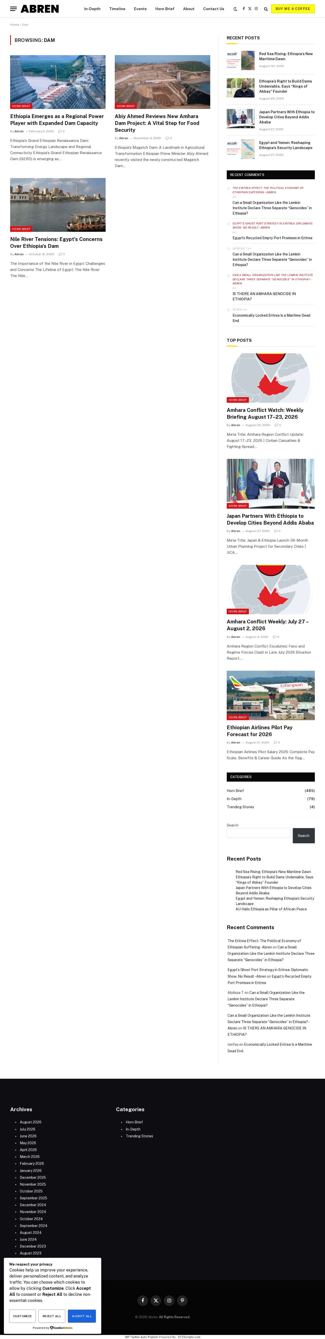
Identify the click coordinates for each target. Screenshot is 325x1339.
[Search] (266, 8)
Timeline (117, 9)
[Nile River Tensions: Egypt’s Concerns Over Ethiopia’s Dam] (58, 205)
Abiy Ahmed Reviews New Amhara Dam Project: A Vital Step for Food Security (157, 123)
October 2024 (31, 1219)
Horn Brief (164, 9)
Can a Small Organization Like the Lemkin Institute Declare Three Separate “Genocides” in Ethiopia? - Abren (273, 279)
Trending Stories (240, 807)
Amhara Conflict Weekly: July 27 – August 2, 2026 (267, 625)
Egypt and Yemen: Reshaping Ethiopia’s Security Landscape (285, 145)
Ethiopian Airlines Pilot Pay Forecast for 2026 (259, 730)
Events (140, 9)
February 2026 (32, 1163)
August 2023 (30, 1253)
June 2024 (28, 1239)
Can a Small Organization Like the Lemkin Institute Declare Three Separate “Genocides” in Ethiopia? (272, 208)
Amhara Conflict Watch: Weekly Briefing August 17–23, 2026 (265, 413)
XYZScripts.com (189, 1336)
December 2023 (33, 1246)
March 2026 (30, 1157)
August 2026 (30, 1122)
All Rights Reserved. (174, 1317)
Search (232, 825)
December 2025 (33, 1177)
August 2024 (31, 1233)
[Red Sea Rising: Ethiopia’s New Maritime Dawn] (241, 60)
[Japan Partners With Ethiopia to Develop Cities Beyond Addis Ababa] (241, 118)
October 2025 (31, 1191)
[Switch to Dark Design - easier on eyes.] (235, 9)
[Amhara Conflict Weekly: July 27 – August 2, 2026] (271, 589)
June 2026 (28, 1136)
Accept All (82, 1316)
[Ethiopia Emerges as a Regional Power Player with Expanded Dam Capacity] (58, 82)
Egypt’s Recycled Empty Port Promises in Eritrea (272, 238)
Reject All (52, 1316)
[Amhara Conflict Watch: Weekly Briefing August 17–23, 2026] (271, 378)
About (188, 9)
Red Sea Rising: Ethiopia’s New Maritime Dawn (286, 56)
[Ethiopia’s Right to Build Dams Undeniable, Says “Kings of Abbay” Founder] (241, 88)
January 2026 (31, 1171)
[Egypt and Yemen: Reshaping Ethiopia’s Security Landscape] (241, 149)
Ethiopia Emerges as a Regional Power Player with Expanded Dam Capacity (57, 119)
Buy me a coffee (293, 9)
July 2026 (27, 1129)
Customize (22, 1316)
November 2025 (33, 1184)
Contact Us (213, 9)
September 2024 (33, 1226)
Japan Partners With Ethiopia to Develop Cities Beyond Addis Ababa (287, 117)
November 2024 (33, 1212)
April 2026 (28, 1150)
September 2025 (33, 1198)
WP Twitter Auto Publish (141, 1336)
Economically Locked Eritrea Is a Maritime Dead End (271, 318)
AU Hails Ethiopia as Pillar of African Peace (271, 909)
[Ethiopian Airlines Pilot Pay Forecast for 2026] (271, 695)
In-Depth (92, 9)
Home (14, 24)
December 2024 (33, 1205)
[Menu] (13, 8)
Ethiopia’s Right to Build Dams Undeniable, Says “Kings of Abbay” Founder (285, 86)
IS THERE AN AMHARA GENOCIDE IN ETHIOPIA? (264, 296)
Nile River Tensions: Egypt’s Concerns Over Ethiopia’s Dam (56, 242)
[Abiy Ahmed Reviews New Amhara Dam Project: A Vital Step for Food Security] (162, 82)
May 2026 (28, 1143)
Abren (19, 131)
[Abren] (40, 8)
